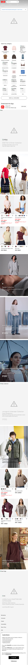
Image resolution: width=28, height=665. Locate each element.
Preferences (14, 661)
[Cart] (23, 1)
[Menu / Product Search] (26, 1)
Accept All (13, 657)
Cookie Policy (8, 654)
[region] (14, 649)
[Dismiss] (25, 9)
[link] (12, 9)
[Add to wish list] (12, 215)
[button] (7, 205)
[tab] (2, 5)
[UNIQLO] (3, 1)
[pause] (26, 275)
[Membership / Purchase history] (20, 1)
